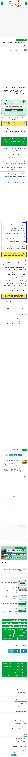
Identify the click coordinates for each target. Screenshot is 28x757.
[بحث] (2, 3)
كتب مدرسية (7, 449)
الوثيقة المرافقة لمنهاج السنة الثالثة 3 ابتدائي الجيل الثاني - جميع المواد (9, 597)
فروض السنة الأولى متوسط (9, 638)
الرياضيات (9, 626)
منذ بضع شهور (13, 587)
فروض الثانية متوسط (21, 741)
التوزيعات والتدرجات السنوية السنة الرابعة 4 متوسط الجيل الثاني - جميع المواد (9, 612)
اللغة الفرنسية (22, 638)
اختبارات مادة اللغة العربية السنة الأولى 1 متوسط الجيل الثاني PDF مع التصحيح (14, 564)
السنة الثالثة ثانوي (21, 689)
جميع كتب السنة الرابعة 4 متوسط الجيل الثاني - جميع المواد (9, 604)
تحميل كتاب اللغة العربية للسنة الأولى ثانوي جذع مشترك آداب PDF (14, 234)
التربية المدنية (22, 626)
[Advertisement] (14, 22)
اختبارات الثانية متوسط (20, 723)
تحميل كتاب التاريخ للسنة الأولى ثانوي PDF (15, 225)
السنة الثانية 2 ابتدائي (21, 39)
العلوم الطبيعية (22, 632)
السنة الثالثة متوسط (8, 666)
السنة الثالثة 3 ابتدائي (21, 666)
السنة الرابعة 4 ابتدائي (20, 675)
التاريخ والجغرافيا (22, 623)
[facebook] (24, 651)
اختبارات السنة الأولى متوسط (19, 620)
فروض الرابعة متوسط (21, 743)
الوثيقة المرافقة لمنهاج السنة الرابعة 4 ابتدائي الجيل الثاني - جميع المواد (9, 583)
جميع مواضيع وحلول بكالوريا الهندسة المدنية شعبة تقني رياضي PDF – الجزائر (14, 229)
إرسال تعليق (22, 525)
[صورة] (22, 583)
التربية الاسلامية (9, 623)
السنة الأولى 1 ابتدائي (20, 663)
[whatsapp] (17, 651)
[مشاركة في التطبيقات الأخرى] (6, 455)
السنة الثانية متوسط (8, 669)
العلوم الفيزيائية (9, 632)
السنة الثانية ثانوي (21, 692)
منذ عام (24, 561)
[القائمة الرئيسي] (26, 3)
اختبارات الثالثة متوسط (20, 720)
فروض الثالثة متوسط (21, 738)
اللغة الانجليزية (22, 635)
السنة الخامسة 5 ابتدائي (20, 672)
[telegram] (11, 651)
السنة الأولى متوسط (9, 629)
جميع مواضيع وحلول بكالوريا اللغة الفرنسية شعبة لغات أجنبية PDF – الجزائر (10, 591)
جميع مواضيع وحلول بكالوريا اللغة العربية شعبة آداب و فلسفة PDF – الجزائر (15, 240)
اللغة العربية (9, 635)
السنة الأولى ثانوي (21, 629)
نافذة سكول (14, 463)
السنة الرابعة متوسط (8, 675)
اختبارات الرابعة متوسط (20, 726)
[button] (20, 455)
